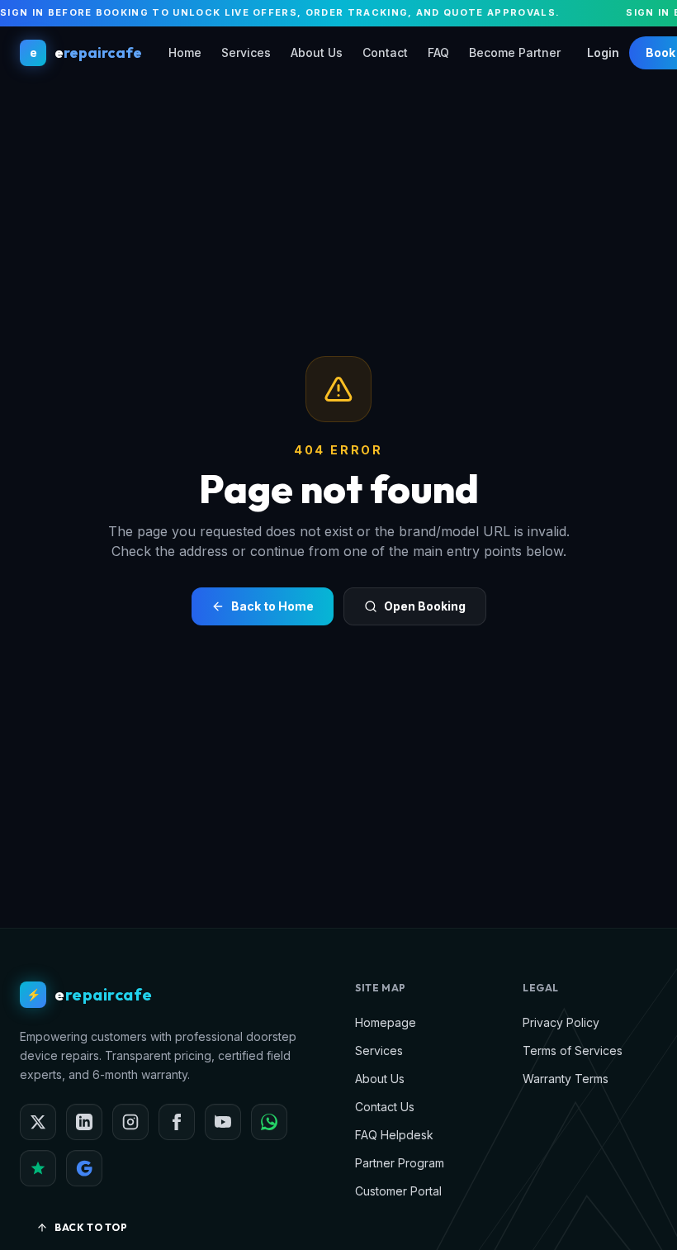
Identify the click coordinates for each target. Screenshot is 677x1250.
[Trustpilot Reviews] (38, 1168)
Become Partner (515, 52)
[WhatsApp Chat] (269, 1122)
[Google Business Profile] (84, 1168)
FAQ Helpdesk (394, 1135)
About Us (317, 52)
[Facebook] (177, 1122)
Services (246, 52)
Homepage (385, 1022)
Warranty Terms (565, 1079)
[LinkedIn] (84, 1122)
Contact (385, 52)
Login (603, 52)
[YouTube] (223, 1122)
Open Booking (425, 606)
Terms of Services (573, 1050)
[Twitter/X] (38, 1122)
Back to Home (272, 606)
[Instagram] (130, 1122)
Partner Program (399, 1163)
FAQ (438, 52)
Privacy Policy (561, 1022)
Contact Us (384, 1107)
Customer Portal (398, 1191)
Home (184, 52)
